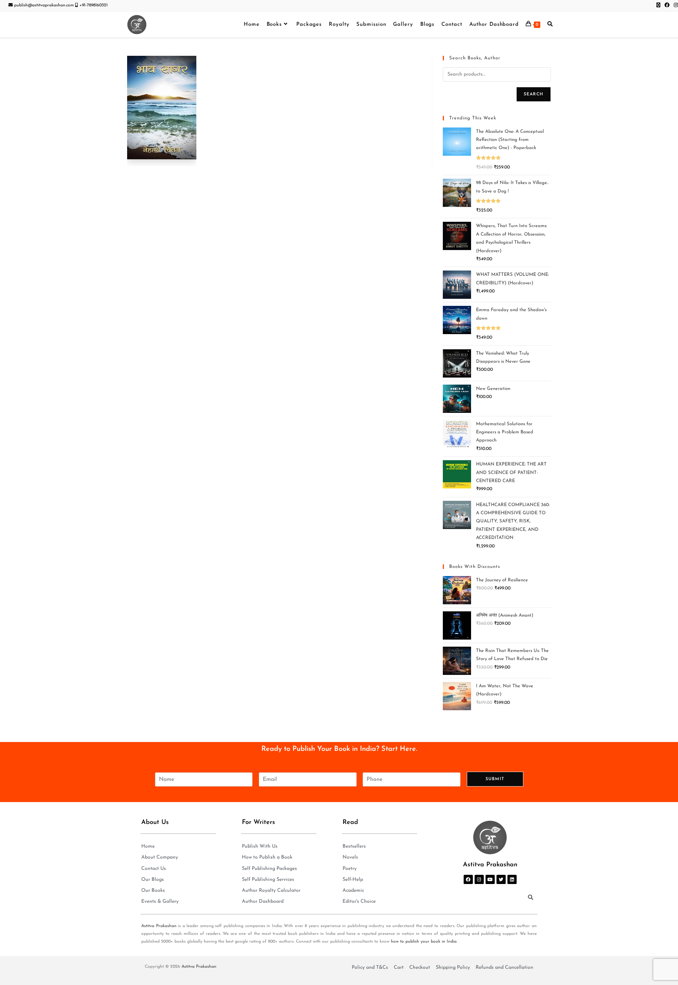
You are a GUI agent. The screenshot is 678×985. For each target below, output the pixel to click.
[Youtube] (490, 879)
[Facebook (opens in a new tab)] (667, 5)
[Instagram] (479, 879)
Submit (495, 779)
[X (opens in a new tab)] (658, 5)
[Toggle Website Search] (550, 25)
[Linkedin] (512, 879)
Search (533, 94)
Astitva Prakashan (159, 926)
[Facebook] (468, 879)
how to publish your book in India (424, 941)
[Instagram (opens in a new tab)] (675, 5)
